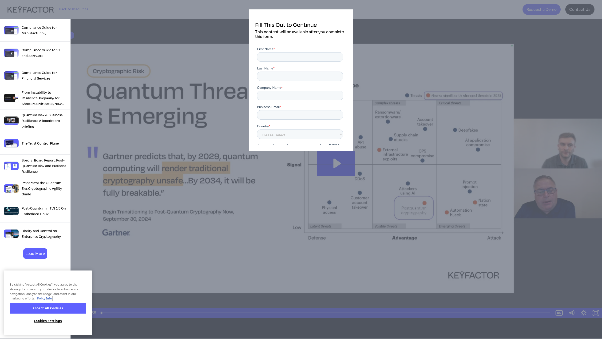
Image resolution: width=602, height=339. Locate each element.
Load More (35, 253)
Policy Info (44, 298)
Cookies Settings (48, 321)
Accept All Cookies (47, 308)
